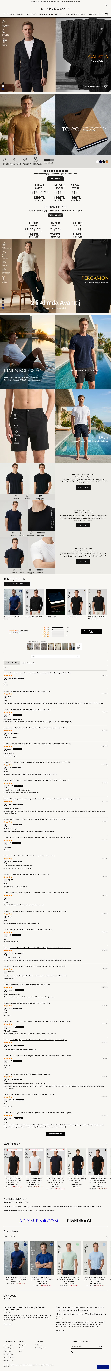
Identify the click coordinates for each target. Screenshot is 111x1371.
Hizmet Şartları (8, 1360)
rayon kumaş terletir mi (96, 1307)
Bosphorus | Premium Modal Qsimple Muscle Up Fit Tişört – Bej (29, 874)
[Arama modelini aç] (4, 14)
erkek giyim (68, 1307)
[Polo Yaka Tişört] (76, 602)
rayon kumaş (83, 1307)
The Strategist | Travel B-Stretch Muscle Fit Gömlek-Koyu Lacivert (30, 984)
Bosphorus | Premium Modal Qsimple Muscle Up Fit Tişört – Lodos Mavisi (15, 1279)
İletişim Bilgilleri (8, 1348)
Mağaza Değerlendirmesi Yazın (92, 631)
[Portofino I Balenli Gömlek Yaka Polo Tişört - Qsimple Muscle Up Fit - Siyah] (76, 1161)
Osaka (76, 1307)
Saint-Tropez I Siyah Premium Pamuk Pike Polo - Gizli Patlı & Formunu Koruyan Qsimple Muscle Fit (98, 1180)
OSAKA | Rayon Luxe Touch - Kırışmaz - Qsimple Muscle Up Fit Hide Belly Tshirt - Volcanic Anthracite (41, 837)
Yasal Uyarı (7, 1351)
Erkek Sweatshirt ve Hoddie (33, 617)
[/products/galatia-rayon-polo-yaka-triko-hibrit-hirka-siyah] (55, 55)
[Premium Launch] (55, 602)
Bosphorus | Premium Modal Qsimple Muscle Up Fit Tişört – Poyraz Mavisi (42, 1279)
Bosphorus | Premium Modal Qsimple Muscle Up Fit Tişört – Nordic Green (68, 1279)
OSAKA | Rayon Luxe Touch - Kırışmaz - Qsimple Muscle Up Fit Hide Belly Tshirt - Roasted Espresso (40, 1021)
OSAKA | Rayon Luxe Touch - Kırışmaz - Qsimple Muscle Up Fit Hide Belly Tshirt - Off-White (38, 819)
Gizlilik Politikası (9, 1354)
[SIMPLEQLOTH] (55, 8)
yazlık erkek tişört (72, 1310)
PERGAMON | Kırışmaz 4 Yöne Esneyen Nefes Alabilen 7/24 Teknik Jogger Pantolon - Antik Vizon (40, 762)
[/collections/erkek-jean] (55, 276)
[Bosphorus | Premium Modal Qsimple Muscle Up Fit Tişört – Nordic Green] (69, 1258)
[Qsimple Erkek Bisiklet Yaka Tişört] (13, 602)
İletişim (21, 1348)
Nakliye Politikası (9, 1357)
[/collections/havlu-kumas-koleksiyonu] (55, 352)
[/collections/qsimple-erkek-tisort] (55, 186)
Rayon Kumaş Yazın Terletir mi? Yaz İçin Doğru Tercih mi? (81, 1315)
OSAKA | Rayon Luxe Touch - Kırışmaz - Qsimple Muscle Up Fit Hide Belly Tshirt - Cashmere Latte (40, 780)
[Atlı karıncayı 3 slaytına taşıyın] (12, 164)
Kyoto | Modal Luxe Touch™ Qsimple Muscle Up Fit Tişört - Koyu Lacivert (32, 856)
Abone (100, 1346)
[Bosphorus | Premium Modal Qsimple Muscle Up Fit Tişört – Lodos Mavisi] (16, 1258)
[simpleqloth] (106, 5)
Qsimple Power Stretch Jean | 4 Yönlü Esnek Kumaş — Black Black (30, 1074)
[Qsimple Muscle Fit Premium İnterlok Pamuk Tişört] (97, 602)
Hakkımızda (38, 1345)
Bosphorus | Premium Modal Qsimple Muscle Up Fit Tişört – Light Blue (95, 1279)
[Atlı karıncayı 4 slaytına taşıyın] (14, 164)
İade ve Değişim (9, 1345)
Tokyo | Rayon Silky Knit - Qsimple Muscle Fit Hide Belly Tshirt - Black (31, 929)
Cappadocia (60, 1307)
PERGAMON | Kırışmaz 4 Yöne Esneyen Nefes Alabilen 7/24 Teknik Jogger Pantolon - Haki (38, 911)
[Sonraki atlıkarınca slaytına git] (17, 164)
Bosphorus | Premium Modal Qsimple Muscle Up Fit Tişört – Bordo (30, 709)
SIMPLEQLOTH (16, 1365)
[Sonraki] (99, 14)
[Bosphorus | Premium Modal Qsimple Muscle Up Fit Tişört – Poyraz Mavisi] (42, 1258)
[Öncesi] (26, 1)
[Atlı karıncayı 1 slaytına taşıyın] (8, 164)
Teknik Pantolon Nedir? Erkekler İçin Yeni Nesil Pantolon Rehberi (25, 1308)
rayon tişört (61, 1310)
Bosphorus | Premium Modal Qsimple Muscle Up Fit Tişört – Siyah (30, 691)
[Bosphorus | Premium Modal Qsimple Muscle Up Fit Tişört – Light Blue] (95, 1258)
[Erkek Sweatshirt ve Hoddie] (34, 602)
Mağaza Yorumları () (28, 663)
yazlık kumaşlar (85, 1310)
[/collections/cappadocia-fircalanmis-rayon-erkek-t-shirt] (55, 131)
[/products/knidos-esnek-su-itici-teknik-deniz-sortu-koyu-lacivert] (55, 426)
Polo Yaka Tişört (72, 617)
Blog (20, 1351)
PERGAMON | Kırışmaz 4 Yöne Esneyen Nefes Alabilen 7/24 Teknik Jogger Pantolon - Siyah (38, 728)
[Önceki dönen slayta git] (5, 164)
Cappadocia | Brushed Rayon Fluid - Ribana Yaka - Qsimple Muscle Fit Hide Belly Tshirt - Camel (39, 892)
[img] (19, 631)
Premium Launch (51, 617)
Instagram (22, 1345)
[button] (45, 627)
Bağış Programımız (40, 1348)
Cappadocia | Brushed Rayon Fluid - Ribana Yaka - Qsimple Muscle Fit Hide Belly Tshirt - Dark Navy (40, 673)
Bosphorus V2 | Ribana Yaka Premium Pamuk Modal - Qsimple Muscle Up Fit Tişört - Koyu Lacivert (40, 948)
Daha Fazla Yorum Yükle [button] (56, 1134)
